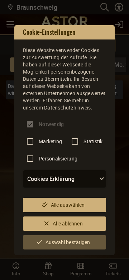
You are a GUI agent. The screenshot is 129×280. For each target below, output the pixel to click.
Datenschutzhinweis (67, 107)
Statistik (92, 141)
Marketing (50, 141)
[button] (64, 178)
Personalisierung (58, 158)
